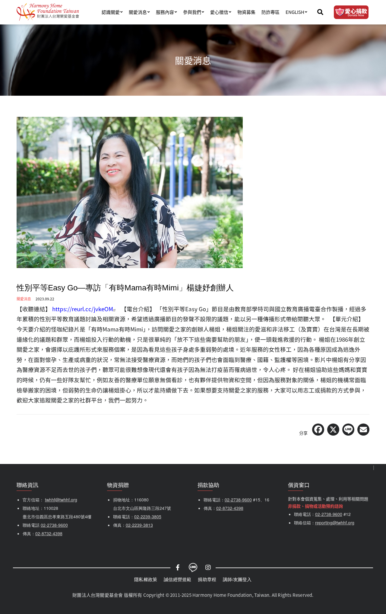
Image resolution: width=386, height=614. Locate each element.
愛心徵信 (219, 12)
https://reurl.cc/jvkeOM (82, 309)
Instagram (208, 567)
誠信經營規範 (177, 579)
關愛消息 (138, 12)
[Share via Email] (363, 430)
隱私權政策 (145, 579)
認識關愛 (111, 12)
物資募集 (246, 12)
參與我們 (192, 12)
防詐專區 (270, 12)
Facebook (177, 567)
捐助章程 (207, 579)
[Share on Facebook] (318, 430)
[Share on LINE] (348, 430)
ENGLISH (295, 12)
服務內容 (165, 12)
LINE (193, 567)
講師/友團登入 (237, 579)
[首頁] (48, 12)
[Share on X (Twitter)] (333, 430)
